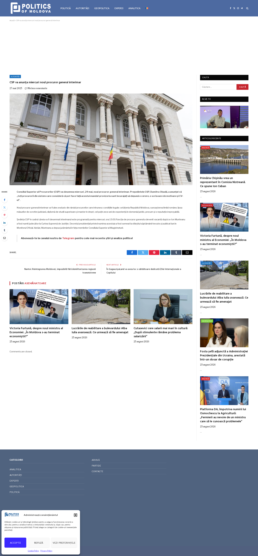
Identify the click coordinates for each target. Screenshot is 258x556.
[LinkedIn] (4, 223)
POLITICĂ (65, 8)
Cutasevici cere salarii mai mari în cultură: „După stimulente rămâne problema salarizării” (161, 332)
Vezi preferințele (64, 542)
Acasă (12, 20)
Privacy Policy (46, 551)
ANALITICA (134, 8)
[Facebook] (4, 200)
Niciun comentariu (37, 88)
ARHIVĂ (96, 460)
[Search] (247, 8)
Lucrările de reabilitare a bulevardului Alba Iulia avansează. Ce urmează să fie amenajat (100, 330)
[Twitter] (4, 207)
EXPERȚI (119, 8)
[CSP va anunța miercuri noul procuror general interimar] (101, 139)
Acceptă (15, 542)
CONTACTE (97, 471)
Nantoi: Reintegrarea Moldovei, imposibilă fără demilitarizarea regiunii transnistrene (60, 271)
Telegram (68, 238)
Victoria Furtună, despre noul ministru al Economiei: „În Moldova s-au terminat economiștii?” (36, 332)
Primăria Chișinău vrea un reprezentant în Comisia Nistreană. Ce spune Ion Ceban (223, 182)
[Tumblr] (4, 230)
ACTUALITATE (207, 205)
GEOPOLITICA (101, 8)
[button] (75, 515)
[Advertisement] (129, 48)
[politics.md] (31, 8)
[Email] (4, 238)
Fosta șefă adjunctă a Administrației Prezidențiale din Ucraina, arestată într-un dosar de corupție (224, 356)
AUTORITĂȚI (82, 8)
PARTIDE (96, 465)
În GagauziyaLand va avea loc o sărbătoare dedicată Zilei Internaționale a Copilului (143, 271)
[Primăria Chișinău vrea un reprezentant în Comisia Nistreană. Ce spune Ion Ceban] (224, 159)
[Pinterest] (4, 215)
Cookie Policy (33, 551)
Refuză (38, 542)
